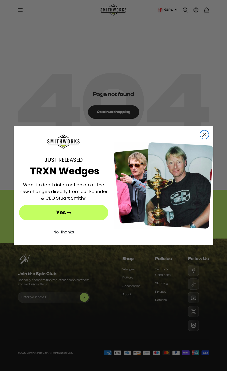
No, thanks (63, 232)
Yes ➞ (63, 212)
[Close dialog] (204, 134)
